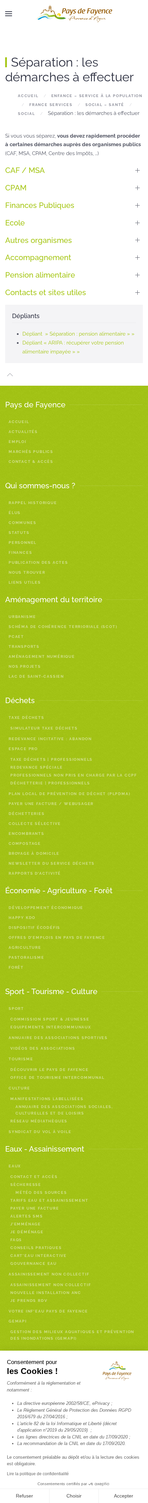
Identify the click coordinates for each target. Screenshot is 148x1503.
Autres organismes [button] (38, 240)
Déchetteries (27, 814)
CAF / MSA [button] (25, 170)
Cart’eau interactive (38, 1256)
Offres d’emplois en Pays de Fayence (57, 937)
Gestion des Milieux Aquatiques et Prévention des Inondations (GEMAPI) (72, 1335)
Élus (15, 513)
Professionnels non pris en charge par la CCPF (73, 775)
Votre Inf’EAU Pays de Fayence (48, 1311)
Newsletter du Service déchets (52, 863)
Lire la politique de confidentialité (38, 1473)
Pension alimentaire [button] (40, 274)
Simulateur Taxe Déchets (43, 728)
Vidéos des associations (42, 1048)
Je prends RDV (28, 1300)
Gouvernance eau (33, 1263)
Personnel (22, 542)
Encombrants (26, 833)
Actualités (23, 432)
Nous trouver (27, 572)
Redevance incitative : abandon (50, 739)
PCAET (16, 636)
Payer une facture (34, 1208)
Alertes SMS (26, 1216)
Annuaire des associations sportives (58, 1038)
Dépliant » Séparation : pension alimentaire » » (78, 334)
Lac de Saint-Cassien (36, 676)
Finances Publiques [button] (39, 205)
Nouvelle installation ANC (45, 1293)
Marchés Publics (31, 452)
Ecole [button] (15, 222)
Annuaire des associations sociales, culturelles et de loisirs (64, 1110)
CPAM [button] (16, 187)
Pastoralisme (26, 957)
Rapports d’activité (35, 873)
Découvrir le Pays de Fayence (49, 1070)
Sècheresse (25, 1184)
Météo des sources (41, 1192)
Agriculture (25, 947)
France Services (51, 105)
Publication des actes (38, 562)
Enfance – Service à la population (96, 96)
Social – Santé (104, 105)
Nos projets (25, 666)
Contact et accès (34, 1177)
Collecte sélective (35, 824)
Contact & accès (31, 461)
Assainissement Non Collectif (50, 1285)
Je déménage (27, 1232)
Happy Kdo (22, 918)
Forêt (16, 967)
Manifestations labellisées (47, 1099)
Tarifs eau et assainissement (49, 1200)
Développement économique (46, 908)
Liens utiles (25, 582)
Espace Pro (23, 749)
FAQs (16, 1240)
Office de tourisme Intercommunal (57, 1077)
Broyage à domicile (34, 853)
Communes (22, 523)
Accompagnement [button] (39, 257)
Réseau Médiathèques (38, 1121)
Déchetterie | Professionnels (50, 783)
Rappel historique (33, 503)
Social (26, 114)
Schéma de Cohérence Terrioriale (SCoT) (63, 627)
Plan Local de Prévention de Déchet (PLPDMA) (69, 794)
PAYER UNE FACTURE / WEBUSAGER (51, 804)
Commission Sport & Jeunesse (49, 1019)
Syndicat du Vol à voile (40, 1132)
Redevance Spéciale (36, 767)
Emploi (18, 442)
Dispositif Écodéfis (34, 927)
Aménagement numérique (42, 656)
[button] (8, 13)
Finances (20, 552)
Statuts (19, 533)
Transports (24, 646)
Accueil (28, 96)
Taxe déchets (26, 717)
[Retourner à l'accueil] (74, 13)
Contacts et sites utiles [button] (45, 292)
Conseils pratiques (36, 1248)
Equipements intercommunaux (50, 1027)
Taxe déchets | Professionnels (51, 759)
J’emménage (25, 1224)
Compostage (25, 843)
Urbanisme (22, 617)
